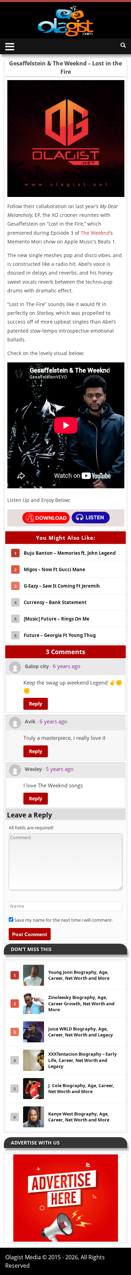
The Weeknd (95, 232)
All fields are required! (31, 827)
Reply (35, 703)
